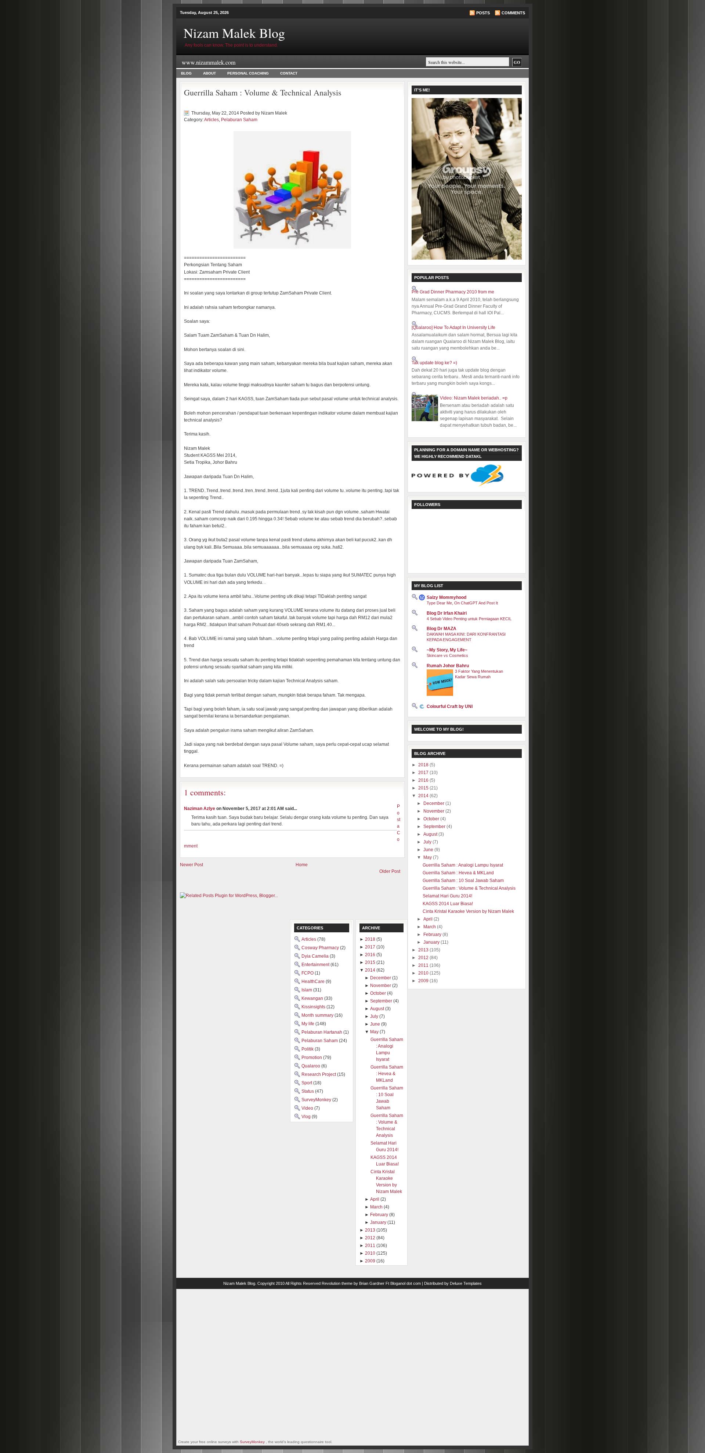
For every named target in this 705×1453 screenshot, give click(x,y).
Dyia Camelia (315, 956)
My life (308, 1023)
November (434, 811)
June (428, 849)
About (209, 73)
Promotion (312, 1057)
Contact (288, 73)
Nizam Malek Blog (234, 32)
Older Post (389, 871)
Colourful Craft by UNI (450, 706)
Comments (513, 13)
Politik (308, 1049)
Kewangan (312, 998)
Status (308, 1091)
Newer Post (191, 864)
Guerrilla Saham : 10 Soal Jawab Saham (463, 880)
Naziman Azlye (199, 808)
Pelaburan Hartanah (322, 1032)
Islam (307, 990)
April (428, 919)
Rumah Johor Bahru (448, 665)
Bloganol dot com (405, 1283)
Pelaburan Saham (239, 119)
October (431, 818)
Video (307, 1108)
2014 (424, 795)
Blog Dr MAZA (441, 628)
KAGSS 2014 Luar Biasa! (448, 903)
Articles (211, 119)
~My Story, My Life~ (447, 650)
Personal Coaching (248, 73)
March (430, 926)
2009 (424, 980)
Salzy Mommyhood (446, 597)
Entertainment (315, 964)
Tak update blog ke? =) (434, 362)
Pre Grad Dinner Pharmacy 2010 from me (453, 291)
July (428, 842)
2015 (424, 788)
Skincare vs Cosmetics (447, 655)
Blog (186, 73)
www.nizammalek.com (208, 62)
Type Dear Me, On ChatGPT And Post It (462, 603)
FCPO (308, 973)
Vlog (306, 1116)
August (430, 834)
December (434, 803)
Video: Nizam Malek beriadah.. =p (473, 398)
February (432, 934)
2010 (424, 973)
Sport (307, 1082)
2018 (424, 764)
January (432, 942)
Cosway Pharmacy (320, 947)
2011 (424, 965)
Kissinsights (313, 1006)
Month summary (318, 1015)
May (428, 857)
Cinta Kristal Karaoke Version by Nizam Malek (468, 911)
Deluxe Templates (466, 1283)
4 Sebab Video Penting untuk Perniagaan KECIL (469, 619)
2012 (424, 957)
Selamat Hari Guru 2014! (447, 896)
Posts (483, 13)
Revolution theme (337, 1283)
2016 (424, 780)
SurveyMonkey (316, 1099)
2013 (424, 950)
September (434, 826)
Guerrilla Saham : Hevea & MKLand (458, 872)
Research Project (319, 1074)
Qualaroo (311, 1066)
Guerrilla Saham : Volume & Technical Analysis (262, 92)
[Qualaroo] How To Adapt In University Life (453, 327)
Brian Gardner (371, 1283)
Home (302, 864)
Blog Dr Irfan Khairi (447, 613)
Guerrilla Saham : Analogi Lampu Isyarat (463, 865)
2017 (424, 772)
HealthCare (313, 981)
